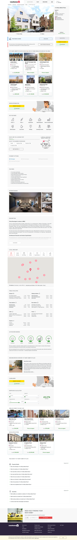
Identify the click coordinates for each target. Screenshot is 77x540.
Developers (24, 528)
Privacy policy (17, 535)
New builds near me (38, 530)
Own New (49, 526)
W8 (36, 285)
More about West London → (29, 371)
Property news (37, 525)
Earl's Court (34, 298)
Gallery (42, 33)
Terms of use (23, 535)
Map (19, 33)
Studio (12, 143)
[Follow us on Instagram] (61, 536)
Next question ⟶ (16, 149)
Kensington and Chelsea (59, 14)
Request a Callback (17, 381)
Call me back (45, 517)
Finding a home (37, 528)
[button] (30, 279)
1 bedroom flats (19, 143)
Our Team (62, 525)
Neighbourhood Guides (39, 526)
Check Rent (46, 38)
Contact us (50, 532)
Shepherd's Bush (12, 305)
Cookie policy (11, 535)
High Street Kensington (60, 19)
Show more (15, 242)
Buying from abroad (38, 532)
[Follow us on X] (63, 536)
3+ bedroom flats (14, 145)
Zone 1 (44, 285)
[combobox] (27, 518)
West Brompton (12, 304)
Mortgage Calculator (26, 530)
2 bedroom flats (28, 143)
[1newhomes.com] (14, 528)
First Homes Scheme (51, 525)
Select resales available (45, 44)
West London (39, 285)
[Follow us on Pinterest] (67, 536)
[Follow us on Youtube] (65, 536)
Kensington (59, 17)
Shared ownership (51, 528)
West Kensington (59, 18)
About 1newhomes (51, 530)
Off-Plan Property (25, 532)
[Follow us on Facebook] (59, 536)
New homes (24, 525)
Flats (23, 526)
